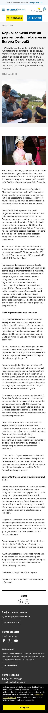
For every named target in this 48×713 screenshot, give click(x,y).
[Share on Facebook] (27, 601)
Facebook (3, 640)
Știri (11, 25)
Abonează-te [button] (10, 665)
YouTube (16, 640)
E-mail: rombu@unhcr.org (13, 682)
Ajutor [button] (36, 18)
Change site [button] (34, 2)
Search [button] (33, 11)
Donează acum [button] (11, 622)
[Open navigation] (3, 10)
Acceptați (24, 707)
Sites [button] (44, 11)
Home (4, 25)
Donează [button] (39, 11)
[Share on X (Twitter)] (20, 601)
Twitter (10, 640)
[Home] (16, 9)
